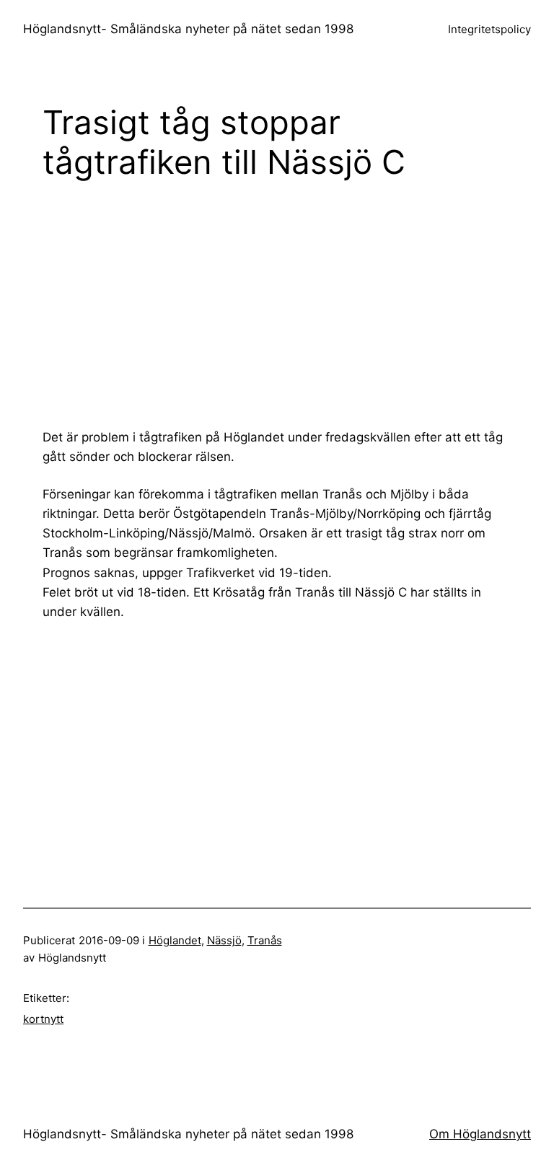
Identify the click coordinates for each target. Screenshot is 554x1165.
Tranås (264, 940)
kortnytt (43, 1019)
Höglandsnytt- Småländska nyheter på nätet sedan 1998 (188, 29)
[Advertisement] (298, 304)
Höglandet (175, 940)
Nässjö (224, 940)
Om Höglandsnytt (480, 1134)
